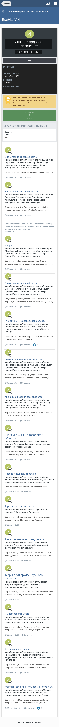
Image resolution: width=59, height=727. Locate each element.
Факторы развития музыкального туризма (29, 686)
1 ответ (25, 673)
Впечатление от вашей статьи (21, 156)
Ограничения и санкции (18, 649)
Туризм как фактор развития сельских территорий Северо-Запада (27, 329)
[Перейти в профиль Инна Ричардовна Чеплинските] (8, 150)
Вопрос (38, 226)
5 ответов (27, 177)
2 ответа (26, 269)
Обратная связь (34, 723)
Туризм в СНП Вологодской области (25, 320)
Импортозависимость (17, 613)
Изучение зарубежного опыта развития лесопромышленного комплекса (29, 657)
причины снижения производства (23, 359)
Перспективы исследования (20, 473)
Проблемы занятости (20, 506)
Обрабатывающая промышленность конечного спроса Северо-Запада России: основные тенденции (27, 165)
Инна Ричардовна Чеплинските (18, 224)
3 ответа (26, 383)
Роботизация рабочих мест (27, 512)
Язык (20, 723)
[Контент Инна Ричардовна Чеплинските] (29, 60)
